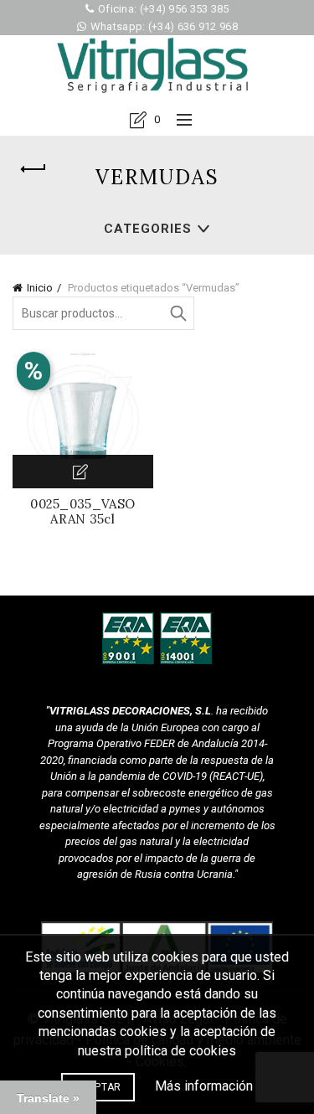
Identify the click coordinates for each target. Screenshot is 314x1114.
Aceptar (98, 1087)
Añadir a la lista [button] (83, 471)
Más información (204, 1086)
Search (177, 313)
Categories (148, 228)
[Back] (33, 169)
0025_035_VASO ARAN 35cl (82, 512)
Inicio (40, 287)
